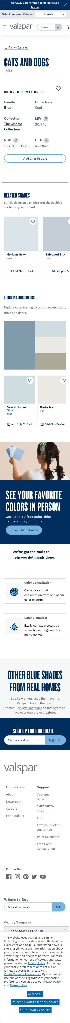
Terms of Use (18, 985)
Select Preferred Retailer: (18, 14)
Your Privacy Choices (35, 1010)
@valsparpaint (32, 708)
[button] (4, 27)
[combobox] (46, 27)
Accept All (35, 994)
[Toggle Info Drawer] (42, 92)
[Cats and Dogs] (58, 89)
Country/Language (17, 922)
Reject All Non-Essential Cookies (35, 1002)
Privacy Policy (36, 963)
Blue (7, 107)
